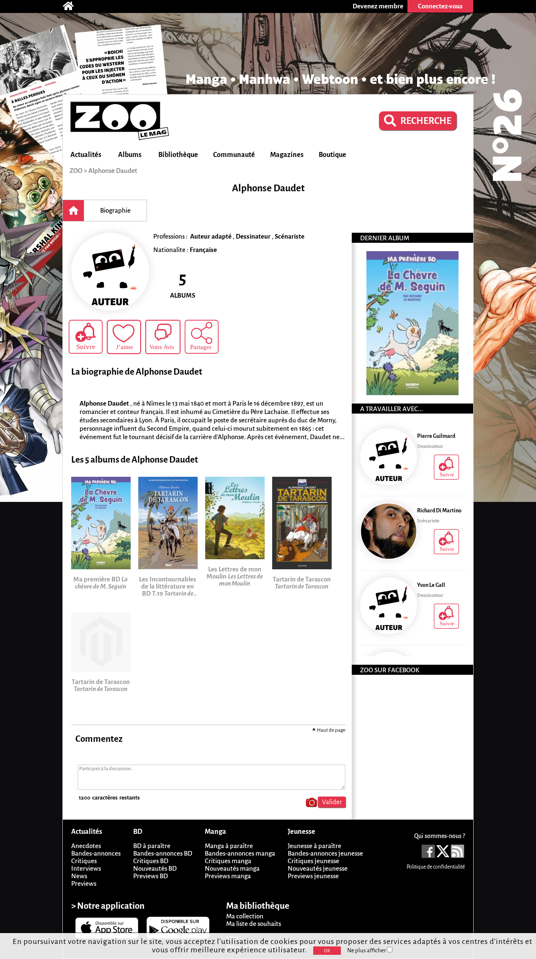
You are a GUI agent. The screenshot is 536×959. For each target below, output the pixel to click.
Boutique (332, 155)
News (79, 875)
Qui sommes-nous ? (439, 836)
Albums (130, 155)
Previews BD (150, 875)
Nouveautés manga (232, 868)
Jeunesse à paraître (314, 845)
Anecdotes (86, 845)
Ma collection (244, 916)
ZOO (76, 170)
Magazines (287, 155)
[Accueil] (72, 6)
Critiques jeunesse (313, 860)
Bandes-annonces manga (240, 853)
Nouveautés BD (155, 868)
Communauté (234, 155)
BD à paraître (151, 845)
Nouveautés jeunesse (318, 868)
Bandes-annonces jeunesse (325, 853)
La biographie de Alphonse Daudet (136, 372)
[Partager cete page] (202, 337)
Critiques (84, 860)
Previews (83, 883)
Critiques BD (150, 860)
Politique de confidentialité (436, 867)
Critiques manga (228, 860)
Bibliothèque (178, 155)
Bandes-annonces (96, 853)
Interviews (86, 868)
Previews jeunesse (313, 875)
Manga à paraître (229, 845)
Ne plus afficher (367, 950)
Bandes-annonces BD (162, 853)
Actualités (85, 155)
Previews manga (228, 875)
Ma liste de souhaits (253, 923)
